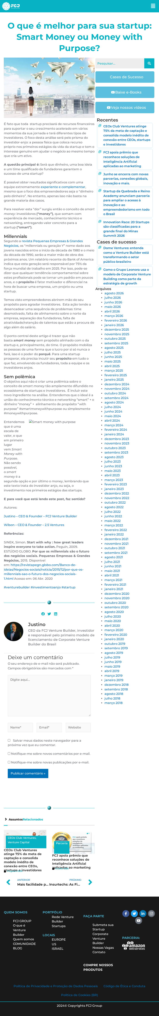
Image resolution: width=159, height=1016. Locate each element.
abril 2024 (112, 420)
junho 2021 (113, 566)
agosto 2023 (114, 457)
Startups (59, 926)
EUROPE (59, 939)
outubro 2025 (115, 338)
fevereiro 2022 (116, 530)
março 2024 (114, 425)
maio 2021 (112, 571)
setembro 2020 (117, 607)
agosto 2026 (114, 293)
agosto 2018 (114, 694)
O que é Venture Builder (19, 930)
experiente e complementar (63, 187)
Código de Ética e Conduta (124, 986)
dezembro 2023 (117, 439)
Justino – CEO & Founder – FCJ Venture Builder (40, 516)
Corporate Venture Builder (100, 938)
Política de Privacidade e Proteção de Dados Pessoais (56, 986)
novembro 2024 (117, 389)
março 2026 (114, 316)
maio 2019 (112, 666)
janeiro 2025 (114, 379)
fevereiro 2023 (116, 484)
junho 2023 (113, 466)
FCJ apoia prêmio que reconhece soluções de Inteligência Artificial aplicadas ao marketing (71, 861)
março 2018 (114, 703)
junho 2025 (113, 357)
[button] (153, 6)
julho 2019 (112, 657)
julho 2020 (113, 616)
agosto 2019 (114, 653)
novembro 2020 (117, 598)
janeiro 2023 (114, 489)
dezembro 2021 (116, 539)
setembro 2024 (117, 398)
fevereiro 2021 (115, 584)
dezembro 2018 (117, 685)
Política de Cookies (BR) (79, 995)
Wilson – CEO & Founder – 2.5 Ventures (34, 525)
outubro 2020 (115, 603)
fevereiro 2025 (116, 375)
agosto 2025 (114, 348)
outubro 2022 (115, 502)
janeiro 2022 (114, 534)
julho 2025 (113, 352)
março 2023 (114, 480)
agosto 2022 (114, 507)
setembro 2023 (116, 452)
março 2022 (114, 525)
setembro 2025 (116, 343)
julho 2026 (113, 298)
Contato (98, 952)
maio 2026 (113, 307)
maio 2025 (113, 361)
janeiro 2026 (114, 325)
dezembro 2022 (117, 493)
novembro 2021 (117, 543)
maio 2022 (113, 521)
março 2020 (114, 630)
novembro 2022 (117, 498)
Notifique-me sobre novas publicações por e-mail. (50, 762)
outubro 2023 (115, 448)
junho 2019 (113, 662)
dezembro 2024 (117, 384)
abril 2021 (112, 575)
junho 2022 (113, 516)
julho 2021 (112, 562)
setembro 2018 (116, 689)
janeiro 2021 (114, 589)
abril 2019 (112, 671)
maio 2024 (113, 416)
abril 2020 (112, 625)
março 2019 (114, 675)
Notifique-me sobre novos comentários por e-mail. (50, 754)
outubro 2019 (115, 644)
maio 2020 (113, 621)
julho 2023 (113, 461)
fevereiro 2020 (116, 634)
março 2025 (114, 370)
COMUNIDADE (24, 944)
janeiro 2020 (114, 639)
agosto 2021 (114, 557)
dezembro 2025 (117, 329)
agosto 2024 (114, 402)
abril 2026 (112, 311)
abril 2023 (112, 475)
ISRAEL (57, 948)
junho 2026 (113, 302)
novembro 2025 (117, 334)
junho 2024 (113, 411)
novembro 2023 (117, 443)
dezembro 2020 (117, 594)
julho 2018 (112, 698)
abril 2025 (112, 366)
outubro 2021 (115, 548)
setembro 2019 (116, 648)
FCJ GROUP (22, 921)
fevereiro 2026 (116, 320)
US (54, 944)
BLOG (17, 948)
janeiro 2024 (114, 434)
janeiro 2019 (114, 680)
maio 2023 (113, 471)
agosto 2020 (114, 612)
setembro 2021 (116, 553)
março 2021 (113, 580)
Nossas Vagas (103, 948)
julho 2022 (113, 512)
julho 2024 (113, 407)
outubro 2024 (115, 393)
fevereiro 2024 (116, 429)
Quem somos (23, 939)
